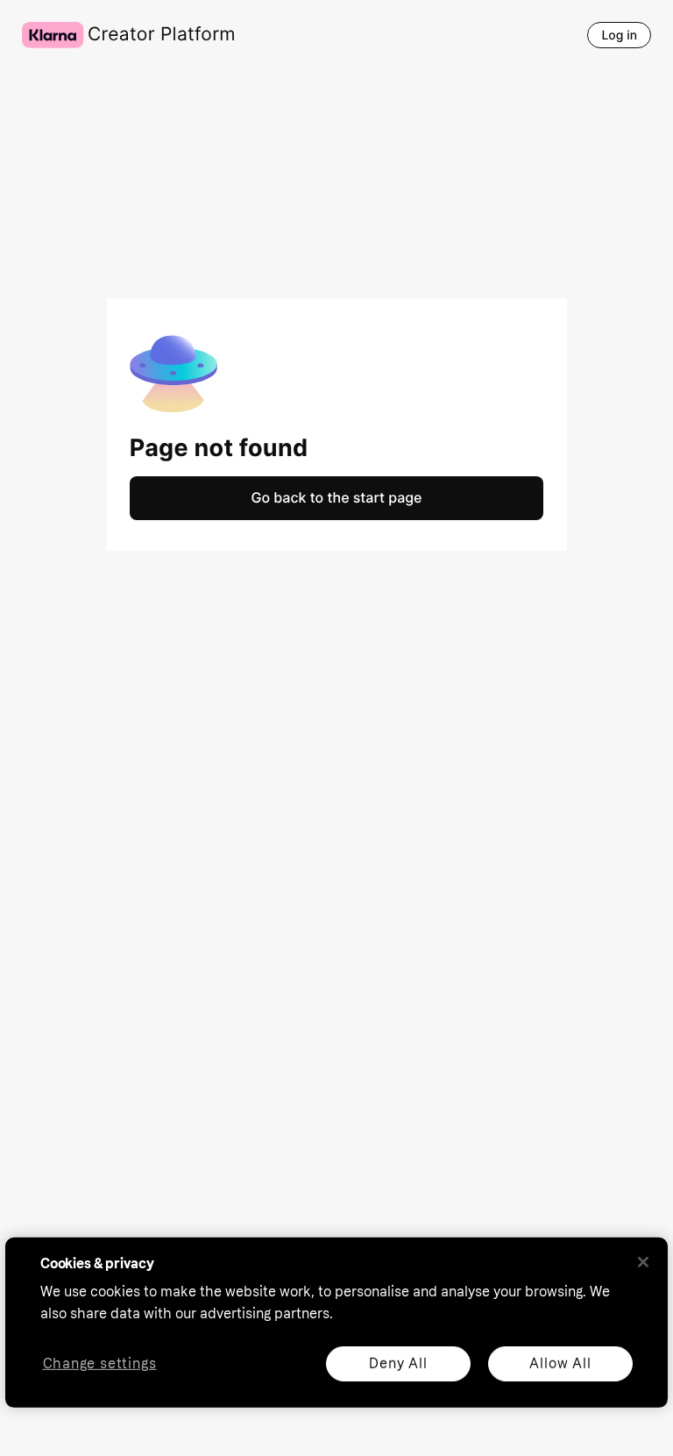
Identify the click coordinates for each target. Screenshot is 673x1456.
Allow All (560, 1362)
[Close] (643, 1262)
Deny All (398, 1362)
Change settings (100, 1363)
